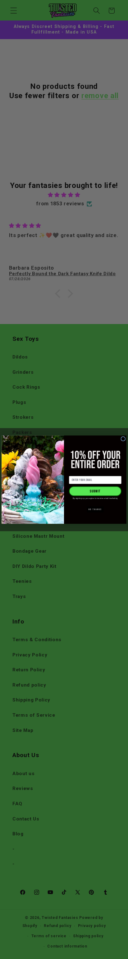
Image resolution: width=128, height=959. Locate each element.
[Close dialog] (123, 438)
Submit (95, 491)
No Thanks (95, 509)
